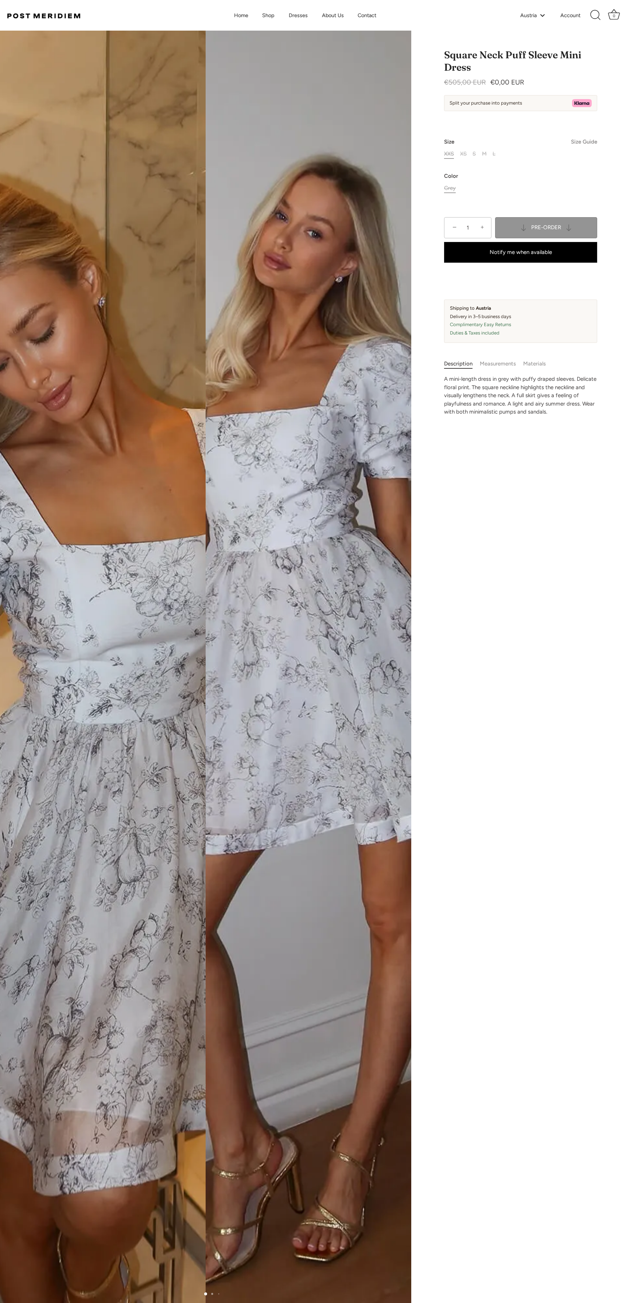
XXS (449, 153)
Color (451, 176)
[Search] (595, 15)
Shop (268, 15)
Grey (450, 188)
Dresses (298, 15)
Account (570, 15)
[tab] (462, 364)
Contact (367, 15)
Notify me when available (521, 252)
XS (463, 153)
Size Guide (584, 141)
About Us (333, 15)
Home (241, 15)
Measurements (498, 363)
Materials (534, 363)
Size (520, 141)
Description (458, 363)
